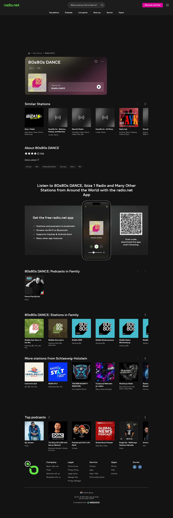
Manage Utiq (73, 477)
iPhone (114, 466)
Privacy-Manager (74, 481)
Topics (121, 13)
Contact (93, 466)
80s (39, 68)
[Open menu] (167, 5)
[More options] (102, 61)
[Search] (102, 5)
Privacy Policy (73, 470)
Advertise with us (53, 474)
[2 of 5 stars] (29, 153)
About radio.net (52, 466)
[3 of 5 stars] (32, 153)
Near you (97, 13)
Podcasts (68, 13)
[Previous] (138, 103)
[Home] (29, 53)
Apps (91, 470)
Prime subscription (97, 477)
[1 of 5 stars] (26, 153)
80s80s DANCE (58, 88)
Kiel (37, 167)
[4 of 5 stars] (35, 153)
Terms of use (73, 466)
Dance (31, 68)
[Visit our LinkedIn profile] (135, 467)
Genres (110, 13)
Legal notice (72, 474)
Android (114, 474)
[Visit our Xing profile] (140, 467)
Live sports (82, 13)
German (29, 167)
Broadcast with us (53, 477)
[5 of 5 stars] (38, 153)
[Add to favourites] (96, 61)
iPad (113, 470)
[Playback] (99, 87)
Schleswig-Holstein (49, 167)
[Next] (145, 103)
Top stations (54, 13)
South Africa (88, 493)
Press (48, 470)
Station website (31, 160)
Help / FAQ (94, 474)
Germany (63, 167)
